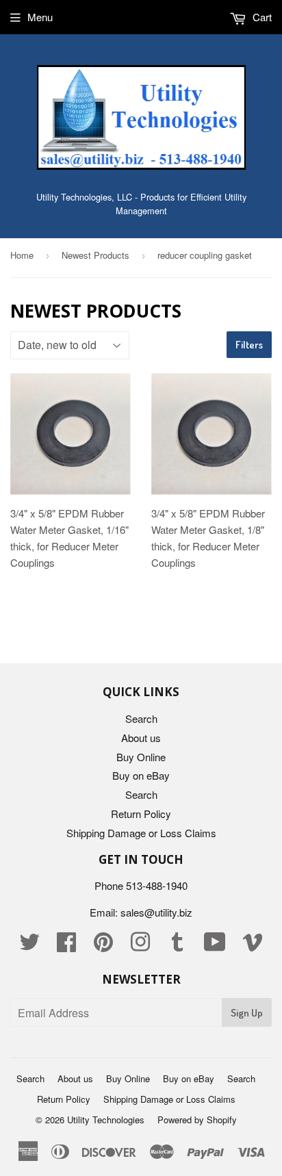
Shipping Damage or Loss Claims (141, 833)
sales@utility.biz (156, 912)
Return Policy (141, 813)
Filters (249, 344)
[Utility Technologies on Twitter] (29, 945)
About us (141, 737)
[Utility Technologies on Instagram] (140, 945)
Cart (261, 17)
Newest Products (95, 254)
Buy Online (141, 757)
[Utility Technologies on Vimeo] (252, 945)
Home (22, 254)
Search (141, 718)
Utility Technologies (105, 1119)
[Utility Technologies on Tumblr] (177, 945)
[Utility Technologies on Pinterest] (103, 945)
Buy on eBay (141, 775)
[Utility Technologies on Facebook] (66, 945)
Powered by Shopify (197, 1119)
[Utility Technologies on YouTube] (215, 945)
